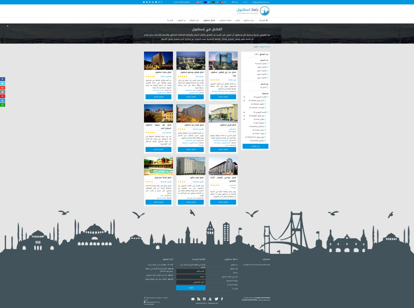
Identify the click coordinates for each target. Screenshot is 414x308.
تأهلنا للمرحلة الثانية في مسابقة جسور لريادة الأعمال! (159, 270)
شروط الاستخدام (232, 284)
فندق (263, 87)
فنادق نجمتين (261, 67)
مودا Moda (232, 80)
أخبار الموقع (234, 268)
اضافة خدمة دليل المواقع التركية (156, 279)
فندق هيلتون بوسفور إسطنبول (192, 72)
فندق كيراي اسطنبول (228, 124)
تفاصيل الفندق (223, 96)
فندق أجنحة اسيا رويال (162, 177)
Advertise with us (201, 303)
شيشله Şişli (258, 122)
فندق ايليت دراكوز (197, 177)
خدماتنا (235, 272)
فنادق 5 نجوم (261, 77)
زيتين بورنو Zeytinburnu (254, 137)
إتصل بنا (235, 288)
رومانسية (214, 91)
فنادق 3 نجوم (261, 70)
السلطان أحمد (166, 132)
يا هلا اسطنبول (265, 46)
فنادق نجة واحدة (260, 63)
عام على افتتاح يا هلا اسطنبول (156, 275)
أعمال (226, 91)
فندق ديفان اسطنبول (163, 72)
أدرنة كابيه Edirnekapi (232, 130)
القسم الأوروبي (260, 112)
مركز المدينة (221, 91)
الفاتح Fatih (259, 119)
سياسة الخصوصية (232, 280)
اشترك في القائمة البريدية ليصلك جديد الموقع (192, 266)
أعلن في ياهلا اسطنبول (230, 276)
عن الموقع (234, 264)
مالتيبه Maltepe (257, 104)
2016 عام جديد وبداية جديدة (159, 264)
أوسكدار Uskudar (257, 107)
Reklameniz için (213, 303)
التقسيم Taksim (165, 76)
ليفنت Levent (258, 133)
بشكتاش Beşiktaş (256, 126)
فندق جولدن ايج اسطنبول (194, 124)
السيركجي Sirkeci (232, 186)
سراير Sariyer (258, 130)
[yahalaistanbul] (252, 11)
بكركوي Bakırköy (257, 140)
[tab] (255, 60)
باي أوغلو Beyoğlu (256, 115)
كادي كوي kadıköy (256, 100)
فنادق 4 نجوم (261, 74)
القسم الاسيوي (260, 97)
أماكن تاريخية (224, 140)
